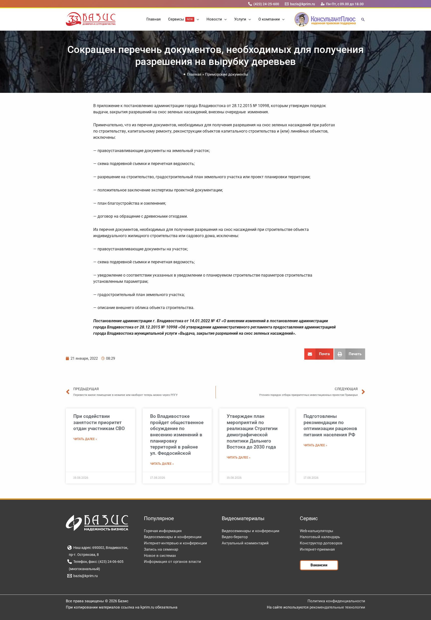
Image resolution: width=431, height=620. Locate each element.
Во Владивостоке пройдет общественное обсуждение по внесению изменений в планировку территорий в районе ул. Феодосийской (177, 434)
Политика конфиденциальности (336, 601)
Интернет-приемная (317, 549)
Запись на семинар (161, 549)
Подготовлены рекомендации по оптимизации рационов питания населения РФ (330, 425)
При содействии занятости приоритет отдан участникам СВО (99, 422)
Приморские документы (226, 74)
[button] (196, 19)
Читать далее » (85, 439)
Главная (194, 74)
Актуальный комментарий (245, 543)
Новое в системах (160, 555)
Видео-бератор (235, 537)
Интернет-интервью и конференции (175, 543)
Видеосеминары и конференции (173, 537)
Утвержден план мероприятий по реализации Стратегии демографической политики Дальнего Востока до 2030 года (252, 431)
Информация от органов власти (172, 561)
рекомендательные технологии (337, 607)
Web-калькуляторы (316, 531)
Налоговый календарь (320, 537)
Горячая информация (163, 531)
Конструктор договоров (321, 543)
